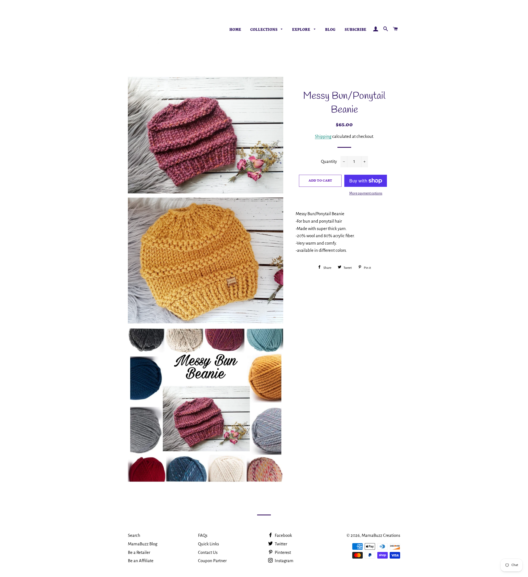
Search (134, 535)
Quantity (329, 161)
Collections (264, 30)
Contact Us (208, 552)
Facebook (283, 535)
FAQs (202, 535)
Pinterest (282, 552)
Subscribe (355, 30)
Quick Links (208, 544)
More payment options (365, 193)
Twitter (280, 544)
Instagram (283, 560)
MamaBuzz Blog (142, 544)
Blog (330, 30)
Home (235, 30)
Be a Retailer (139, 552)
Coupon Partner (212, 560)
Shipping (323, 136)
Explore (301, 30)
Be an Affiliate (140, 560)
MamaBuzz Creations (381, 535)
